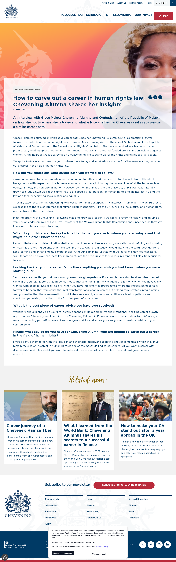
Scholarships (97, 15)
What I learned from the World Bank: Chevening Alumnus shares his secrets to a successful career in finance (88, 435)
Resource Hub (72, 15)
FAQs (131, 512)
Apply (163, 16)
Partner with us (136, 3)
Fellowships (121, 15)
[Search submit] (173, 3)
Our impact (143, 15)
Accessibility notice (138, 499)
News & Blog (108, 3)
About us (121, 3)
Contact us (134, 518)
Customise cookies (100, 554)
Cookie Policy (102, 547)
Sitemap (133, 505)
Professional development (27, 89)
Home (149, 3)
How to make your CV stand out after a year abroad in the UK (143, 430)
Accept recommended (62, 553)
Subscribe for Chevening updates (124, 485)
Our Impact (50, 518)
